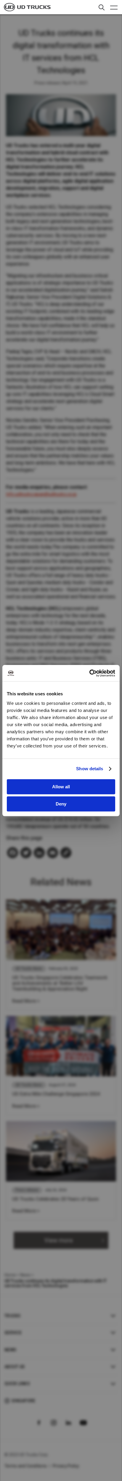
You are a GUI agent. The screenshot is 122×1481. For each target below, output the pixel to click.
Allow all (61, 786)
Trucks (12, 1315)
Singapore (23, 1400)
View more (58, 1240)
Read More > (26, 1001)
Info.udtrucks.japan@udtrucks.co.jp (41, 494)
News (25, 1275)
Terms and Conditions (25, 1466)
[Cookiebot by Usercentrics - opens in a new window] (89, 673)
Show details (89, 768)
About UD (14, 1366)
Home (10, 1275)
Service (13, 1332)
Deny (61, 803)
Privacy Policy (66, 1466)
